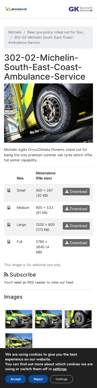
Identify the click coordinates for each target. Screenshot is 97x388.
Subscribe (22, 274)
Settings (62, 379)
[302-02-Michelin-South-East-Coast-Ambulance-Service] (48, 113)
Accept (16, 379)
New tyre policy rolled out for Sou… (56, 32)
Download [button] (78, 191)
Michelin (15, 32)
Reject (38, 379)
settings (60, 369)
